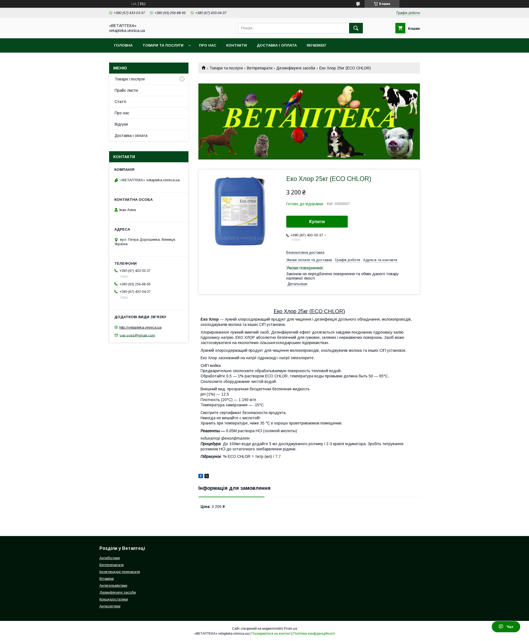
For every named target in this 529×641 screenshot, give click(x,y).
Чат (510, 626)
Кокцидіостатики (113, 599)
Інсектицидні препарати (119, 572)
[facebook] (200, 477)
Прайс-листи (126, 90)
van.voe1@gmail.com (137, 335)
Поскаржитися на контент (271, 633)
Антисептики (109, 606)
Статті (120, 101)
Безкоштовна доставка (305, 252)
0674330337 (316, 45)
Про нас (207, 45)
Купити (317, 221)
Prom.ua (290, 629)
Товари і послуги (130, 79)
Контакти (236, 45)
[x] (206, 477)
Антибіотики (109, 558)
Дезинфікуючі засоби (295, 68)
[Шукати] (356, 28)
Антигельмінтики (113, 585)
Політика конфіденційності (314, 633)
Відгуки (121, 124)
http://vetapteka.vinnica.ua (140, 327)
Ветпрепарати (259, 68)
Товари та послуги (162, 45)
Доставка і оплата (277, 45)
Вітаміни (106, 579)
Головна (123, 45)
